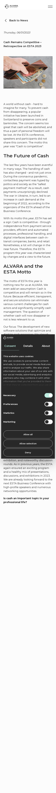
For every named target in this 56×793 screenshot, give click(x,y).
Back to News (18, 20)
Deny (28, 452)
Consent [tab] (10, 346)
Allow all (28, 434)
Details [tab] (28, 346)
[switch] (49, 404)
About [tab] (46, 346)
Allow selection (28, 443)
